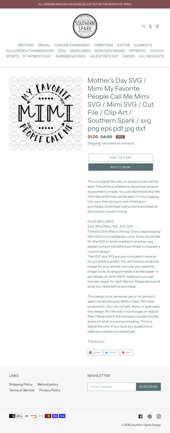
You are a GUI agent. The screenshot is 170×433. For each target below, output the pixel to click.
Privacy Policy (49, 390)
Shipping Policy (21, 384)
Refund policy (48, 384)
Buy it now (121, 167)
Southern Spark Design (146, 425)
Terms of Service (21, 390)
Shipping (94, 143)
